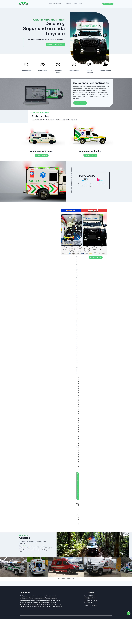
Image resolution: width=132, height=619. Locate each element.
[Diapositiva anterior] (1, 567)
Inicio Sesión (108, 4)
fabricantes (26, 546)
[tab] (58, 578)
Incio (50, 4)
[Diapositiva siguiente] (131, 567)
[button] (29, 567)
